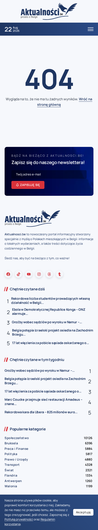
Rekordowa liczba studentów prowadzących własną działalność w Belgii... (50, 300)
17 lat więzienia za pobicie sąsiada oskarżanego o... (50, 343)
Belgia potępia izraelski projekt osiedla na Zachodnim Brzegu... (52, 332)
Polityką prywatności (19, 519)
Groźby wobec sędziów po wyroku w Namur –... (47, 322)
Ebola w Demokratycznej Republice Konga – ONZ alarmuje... (48, 311)
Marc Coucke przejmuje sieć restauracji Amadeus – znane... (43, 401)
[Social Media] (8, 274)
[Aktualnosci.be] (49, 11)
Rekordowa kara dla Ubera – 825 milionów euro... (41, 412)
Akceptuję (83, 512)
